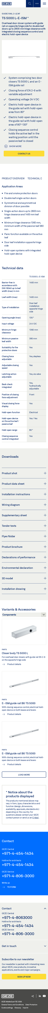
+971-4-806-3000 (18, 876)
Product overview (13, 178)
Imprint (25, 1008)
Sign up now (24, 977)
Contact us (24, 153)
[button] (32, 996)
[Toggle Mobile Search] (29, 3)
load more (24, 775)
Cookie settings (7, 1008)
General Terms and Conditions (12, 1005)
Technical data (37, 178)
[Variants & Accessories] (24, 615)
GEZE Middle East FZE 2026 (11, 1002)
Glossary (18, 1008)
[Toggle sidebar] (37, 3)
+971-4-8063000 (17, 917)
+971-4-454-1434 (17, 853)
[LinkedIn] (40, 996)
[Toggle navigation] (44, 3)
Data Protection (31, 1005)
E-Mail (35, 817)
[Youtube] (44, 996)
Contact (6, 908)
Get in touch (9, 946)
